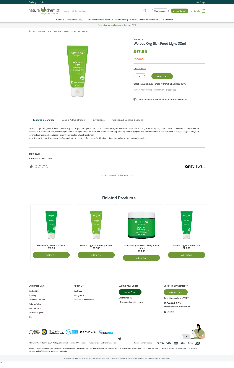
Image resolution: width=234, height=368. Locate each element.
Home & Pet (168, 19)
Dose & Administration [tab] (73, 119)
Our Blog (32, 2)
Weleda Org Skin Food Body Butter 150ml (141, 247)
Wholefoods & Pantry (148, 19)
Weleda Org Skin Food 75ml (186, 245)
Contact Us (33, 290)
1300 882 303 (172, 303)
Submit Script (160, 10)
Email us (170, 311)
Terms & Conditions (78, 342)
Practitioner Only (74, 19)
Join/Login (200, 2)
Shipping (32, 295)
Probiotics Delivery (37, 299)
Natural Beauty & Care (124, 19)
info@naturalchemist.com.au (131, 302)
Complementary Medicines (98, 19)
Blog (31, 316)
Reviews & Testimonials (84, 299)
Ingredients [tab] (99, 119)
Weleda (138, 39)
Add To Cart (162, 76)
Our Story (78, 290)
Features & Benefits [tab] (43, 119)
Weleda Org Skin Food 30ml (51, 245)
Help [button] (42, 2)
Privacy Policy (93, 342)
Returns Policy (35, 303)
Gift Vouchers (35, 308)
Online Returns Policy (109, 342)
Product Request (36, 312)
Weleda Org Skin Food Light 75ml (96, 245)
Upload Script (130, 292)
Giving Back (79, 295)
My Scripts (195, 10)
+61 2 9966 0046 (183, 306)
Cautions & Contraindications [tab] (127, 119)
